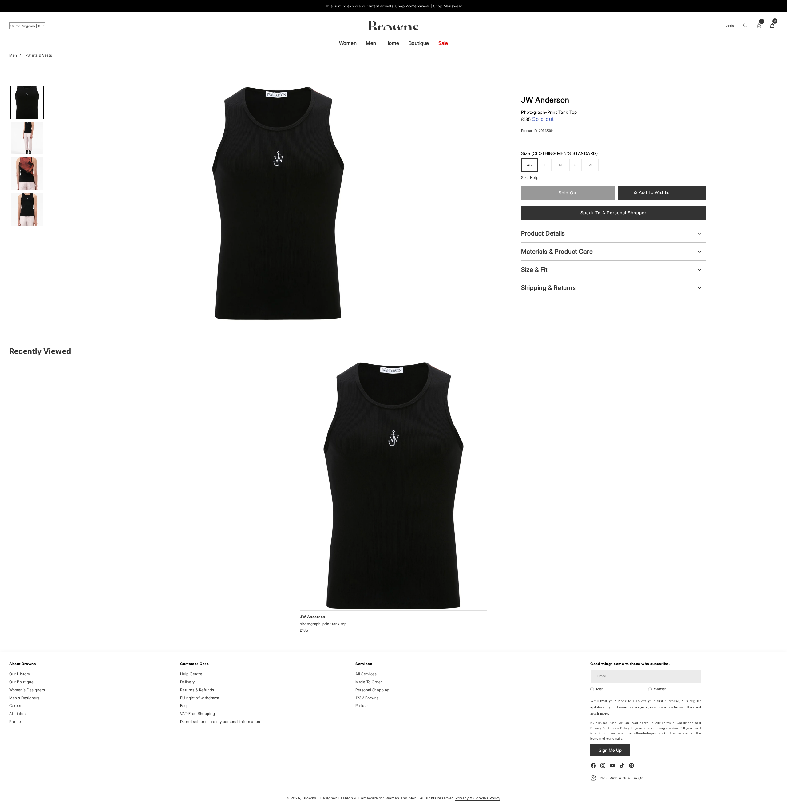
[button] (745, 25)
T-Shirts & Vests (38, 55)
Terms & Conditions (677, 722)
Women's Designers (27, 690)
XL (594, 167)
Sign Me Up (610, 750)
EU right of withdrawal (200, 697)
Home (392, 43)
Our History (19, 674)
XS (532, 167)
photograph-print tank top (323, 623)
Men (371, 43)
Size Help (530, 177)
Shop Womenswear (412, 6)
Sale (443, 43)
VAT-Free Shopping (197, 713)
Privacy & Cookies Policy (609, 728)
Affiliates (17, 713)
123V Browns (367, 697)
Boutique (419, 43)
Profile (15, 721)
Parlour (361, 705)
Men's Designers (24, 697)
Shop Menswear (447, 6)
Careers (16, 705)
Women (348, 43)
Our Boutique (21, 682)
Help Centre (191, 674)
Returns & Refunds (197, 690)
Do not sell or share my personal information (220, 721)
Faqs (184, 705)
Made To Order (368, 682)
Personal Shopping (372, 690)
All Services (366, 674)
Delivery (187, 682)
